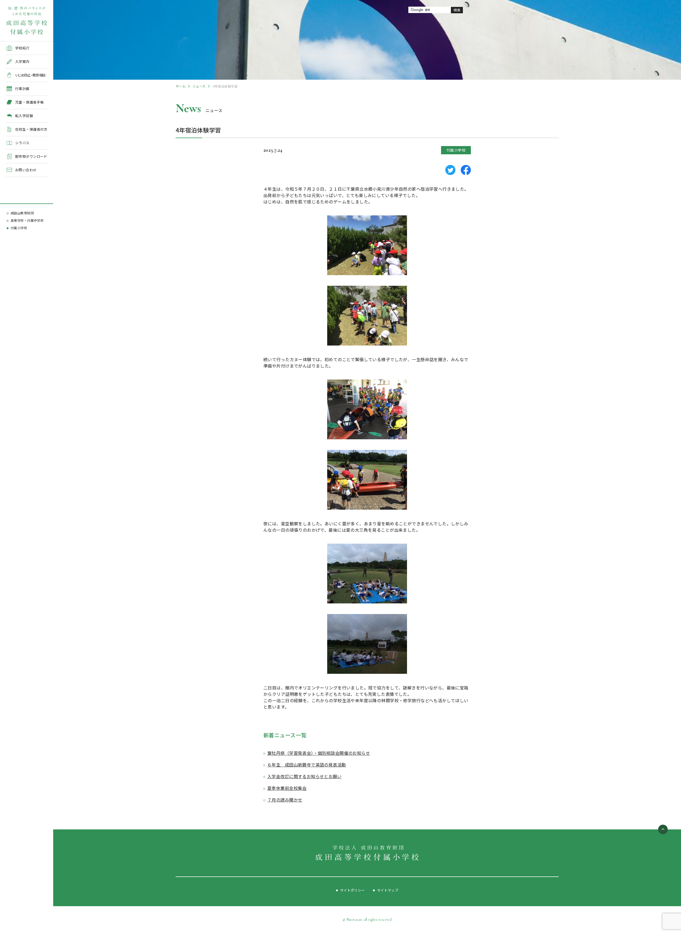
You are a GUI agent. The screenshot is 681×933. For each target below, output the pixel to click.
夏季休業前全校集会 (287, 788)
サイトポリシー (352, 890)
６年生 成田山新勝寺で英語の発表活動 (306, 764)
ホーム (180, 86)
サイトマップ (387, 890)
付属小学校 (19, 227)
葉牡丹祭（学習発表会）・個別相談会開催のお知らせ (318, 753)
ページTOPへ (663, 829)
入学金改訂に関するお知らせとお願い (304, 776)
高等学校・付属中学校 (27, 220)
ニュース (199, 86)
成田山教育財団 (22, 213)
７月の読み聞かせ (284, 799)
